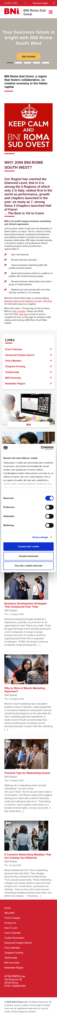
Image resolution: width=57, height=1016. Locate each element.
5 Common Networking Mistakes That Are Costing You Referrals (27, 856)
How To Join (10, 927)
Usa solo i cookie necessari (28, 565)
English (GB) (11, 3)
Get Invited (28, 56)
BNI (28, 424)
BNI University (13, 377)
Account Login (40, 3)
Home (7, 908)
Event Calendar (13, 349)
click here (23, 314)
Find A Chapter (12, 918)
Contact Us (10, 922)
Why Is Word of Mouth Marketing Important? (24, 689)
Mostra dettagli (40, 537)
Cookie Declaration (14, 937)
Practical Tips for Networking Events (27, 772)
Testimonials (12, 372)
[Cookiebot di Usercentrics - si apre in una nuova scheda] (41, 448)
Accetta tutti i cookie (28, 546)
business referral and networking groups (23, 300)
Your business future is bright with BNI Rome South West (28, 38)
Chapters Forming (15, 366)
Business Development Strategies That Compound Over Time (25, 605)
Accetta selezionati (28, 556)
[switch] (49, 507)
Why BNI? (9, 913)
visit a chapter (19, 311)
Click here (47, 300)
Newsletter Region (15, 383)
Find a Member (13, 360)
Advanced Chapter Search (19, 355)
